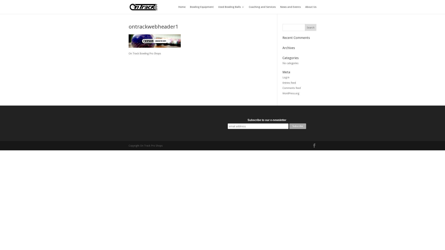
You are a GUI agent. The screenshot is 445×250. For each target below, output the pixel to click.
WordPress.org (290, 93)
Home (181, 7)
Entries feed (289, 82)
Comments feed (291, 88)
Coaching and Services (262, 7)
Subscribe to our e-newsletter (267, 120)
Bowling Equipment (202, 7)
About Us (310, 7)
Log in (285, 77)
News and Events (290, 7)
